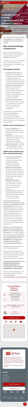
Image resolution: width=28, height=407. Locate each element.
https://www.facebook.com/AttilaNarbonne (14, 277)
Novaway (16, 398)
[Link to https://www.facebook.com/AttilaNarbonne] (15, 322)
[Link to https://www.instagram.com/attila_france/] (6, 322)
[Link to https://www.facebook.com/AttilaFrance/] (17, 392)
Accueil (3, 9)
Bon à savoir (18, 29)
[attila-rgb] (12, 350)
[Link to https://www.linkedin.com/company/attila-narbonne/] (11, 322)
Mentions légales (22, 398)
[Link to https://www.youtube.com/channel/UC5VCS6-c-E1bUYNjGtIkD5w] (21, 322)
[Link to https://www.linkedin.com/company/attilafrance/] (11, 392)
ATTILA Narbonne (7, 29)
